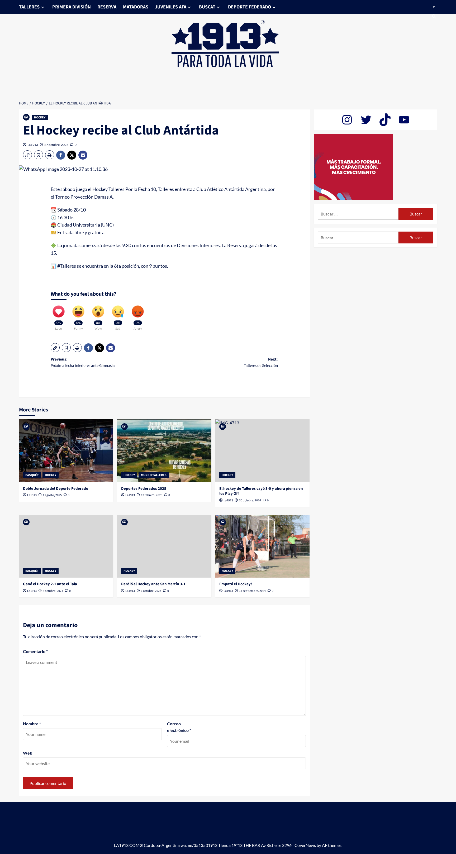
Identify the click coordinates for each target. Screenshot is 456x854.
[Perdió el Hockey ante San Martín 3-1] (164, 546)
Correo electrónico (179, 727)
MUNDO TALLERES (154, 475)
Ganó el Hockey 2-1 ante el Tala (50, 584)
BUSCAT (207, 7)
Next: (261, 362)
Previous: (83, 362)
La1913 (32, 145)
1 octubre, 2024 (151, 591)
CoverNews (305, 845)
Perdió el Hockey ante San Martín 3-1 (153, 584)
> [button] (434, 7)
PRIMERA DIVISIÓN (71, 7)
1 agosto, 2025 (52, 495)
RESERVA (106, 7)
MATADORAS (135, 7)
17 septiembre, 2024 (252, 591)
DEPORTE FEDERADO (249, 7)
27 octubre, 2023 (56, 145)
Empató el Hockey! (235, 584)
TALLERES (29, 7)
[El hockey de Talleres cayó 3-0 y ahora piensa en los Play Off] (262, 450)
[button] (27, 154)
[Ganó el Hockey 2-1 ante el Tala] (66, 546)
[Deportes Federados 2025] (164, 450)
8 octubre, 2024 (53, 591)
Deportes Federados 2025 (143, 488)
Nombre (32, 723)
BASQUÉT (32, 475)
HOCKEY (39, 117)
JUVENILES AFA (170, 7)
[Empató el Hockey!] (262, 546)
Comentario (35, 651)
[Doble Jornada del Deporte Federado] (66, 450)
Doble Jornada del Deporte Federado (55, 488)
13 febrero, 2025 (151, 495)
